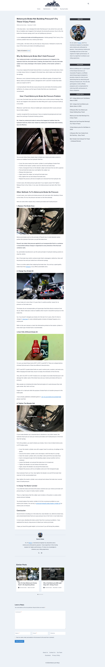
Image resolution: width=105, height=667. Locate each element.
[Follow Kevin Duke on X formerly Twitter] (39, 553)
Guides (55, 9)
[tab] (37, 594)
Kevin (30, 543)
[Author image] (19, 587)
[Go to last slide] (18, 580)
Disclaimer (48, 655)
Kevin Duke (24, 587)
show (29, 50)
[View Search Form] (88, 4)
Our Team (59, 652)
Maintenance (46, 9)
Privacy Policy (56, 655)
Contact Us (52, 652)
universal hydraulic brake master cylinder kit (48, 503)
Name (17, 633)
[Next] (62, 580)
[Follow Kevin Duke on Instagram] (41, 553)
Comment (18, 612)
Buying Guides (64, 9)
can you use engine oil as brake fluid (51, 397)
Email (35, 633)
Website (52, 633)
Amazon (28, 267)
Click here (25, 319)
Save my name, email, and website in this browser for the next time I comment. (35, 637)
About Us (45, 652)
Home (38, 9)
